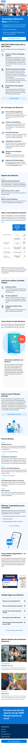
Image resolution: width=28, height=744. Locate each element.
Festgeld (14, 192)
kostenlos (17, 113)
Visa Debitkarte (13, 124)
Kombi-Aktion (21, 32)
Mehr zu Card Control (9, 475)
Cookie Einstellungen (5, 736)
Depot (13, 201)
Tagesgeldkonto (22, 192)
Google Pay (8, 128)
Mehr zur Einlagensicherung (10, 451)
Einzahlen (8, 146)
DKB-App (7, 458)
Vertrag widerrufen (5, 726)
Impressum (3, 729)
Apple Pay (21, 127)
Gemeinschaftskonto (20, 182)
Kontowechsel (20, 270)
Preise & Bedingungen (5, 734)
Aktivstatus (16, 218)
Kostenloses (6, 25)
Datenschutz (3, 731)
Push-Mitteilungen (18, 484)
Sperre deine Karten (6, 494)
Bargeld (20, 143)
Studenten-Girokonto (11, 220)
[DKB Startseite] (3, 1)
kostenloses (20, 563)
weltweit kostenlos (15, 156)
